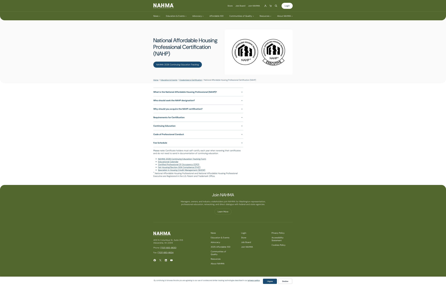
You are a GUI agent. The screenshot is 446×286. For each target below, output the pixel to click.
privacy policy (254, 280)
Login (287, 5)
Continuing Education (164, 125)
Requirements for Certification (169, 117)
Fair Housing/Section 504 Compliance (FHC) (179, 167)
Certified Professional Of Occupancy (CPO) (178, 164)
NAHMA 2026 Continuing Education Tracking (177, 64)
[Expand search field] (276, 6)
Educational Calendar (168, 161)
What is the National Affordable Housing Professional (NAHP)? (185, 92)
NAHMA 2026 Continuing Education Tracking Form (182, 159)
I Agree (270, 281)
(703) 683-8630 (168, 247)
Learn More (223, 211)
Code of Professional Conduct (168, 134)
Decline (285, 281)
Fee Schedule (160, 142)
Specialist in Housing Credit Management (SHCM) (181, 170)
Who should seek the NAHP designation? (174, 100)
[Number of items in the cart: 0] (270, 5)
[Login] (265, 5)
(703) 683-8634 (165, 252)
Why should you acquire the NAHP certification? (178, 109)
